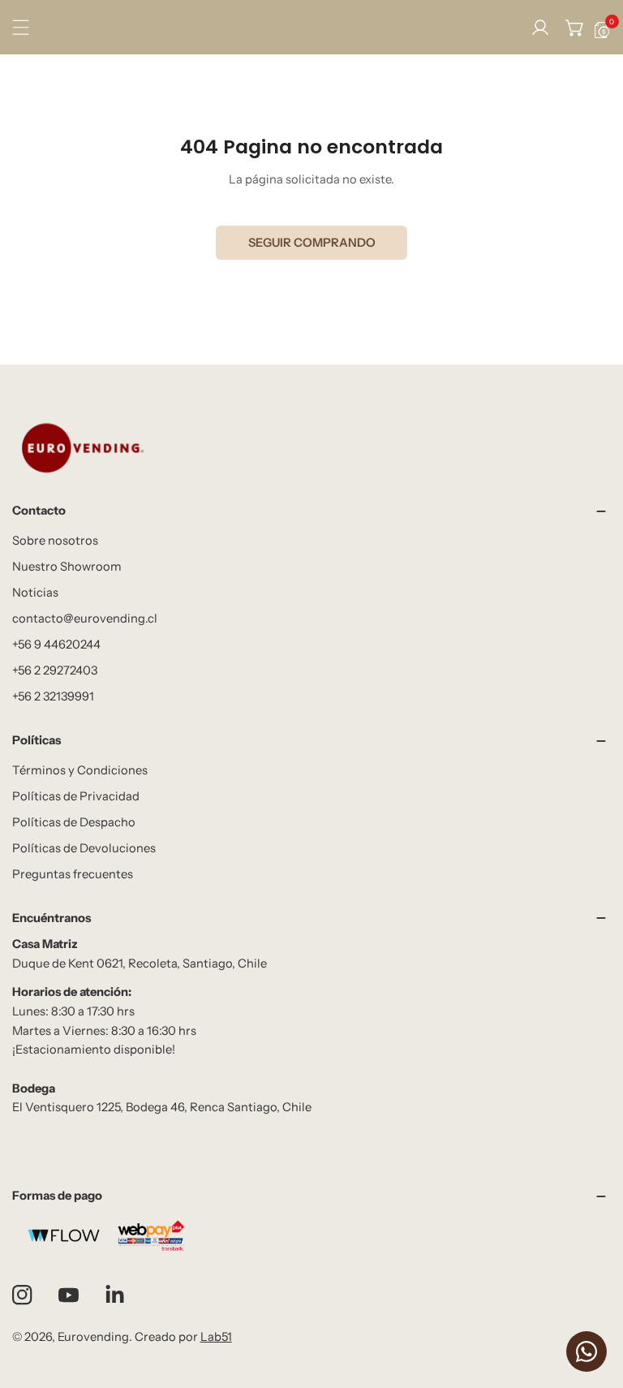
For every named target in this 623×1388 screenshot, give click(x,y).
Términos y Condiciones (80, 770)
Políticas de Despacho (73, 822)
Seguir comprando (312, 242)
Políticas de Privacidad (76, 796)
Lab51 (216, 1337)
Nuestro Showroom (67, 566)
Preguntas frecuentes (72, 874)
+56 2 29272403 (54, 670)
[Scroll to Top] (594, 1302)
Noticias (35, 592)
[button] (575, 27)
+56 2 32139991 (53, 696)
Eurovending (93, 1337)
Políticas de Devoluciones (84, 848)
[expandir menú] (20, 27)
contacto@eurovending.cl (84, 618)
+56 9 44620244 (56, 644)
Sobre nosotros (55, 540)
